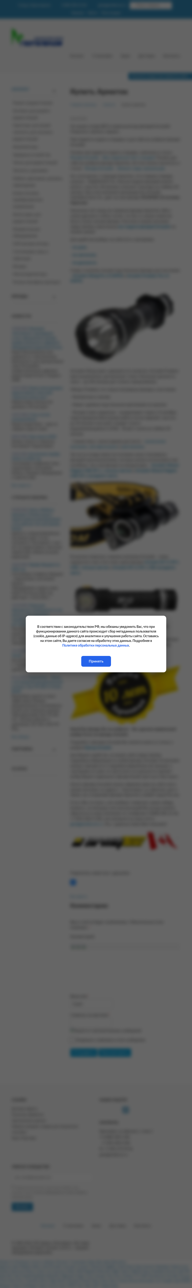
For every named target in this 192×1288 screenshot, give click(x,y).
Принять (96, 661)
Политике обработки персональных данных (95, 645)
